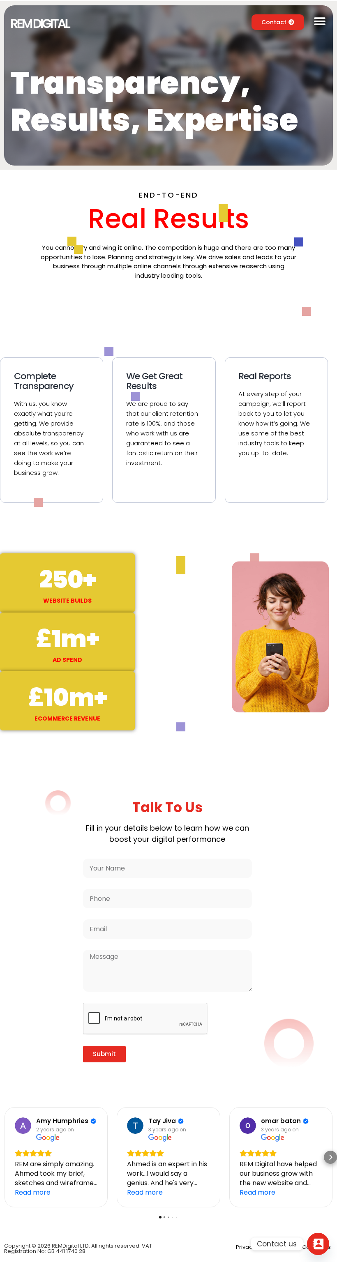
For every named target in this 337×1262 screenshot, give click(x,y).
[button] (319, 21)
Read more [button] (33, 1192)
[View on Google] (23, 1125)
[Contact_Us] (318, 1244)
